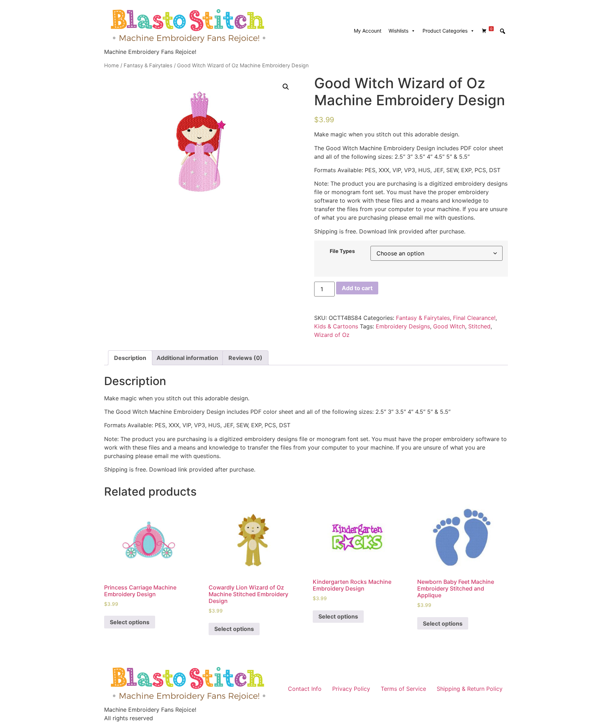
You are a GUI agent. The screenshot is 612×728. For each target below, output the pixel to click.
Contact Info (305, 688)
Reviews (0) (245, 357)
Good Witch (449, 326)
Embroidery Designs (403, 326)
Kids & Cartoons (336, 326)
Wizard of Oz (332, 334)
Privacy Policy (351, 688)
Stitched (479, 326)
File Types (342, 251)
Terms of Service (403, 688)
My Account (367, 31)
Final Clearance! (474, 317)
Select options (129, 622)
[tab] (130, 357)
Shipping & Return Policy (470, 688)
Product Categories (445, 31)
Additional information (187, 357)
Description (130, 357)
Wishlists (398, 31)
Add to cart (357, 288)
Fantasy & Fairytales (148, 65)
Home (111, 65)
